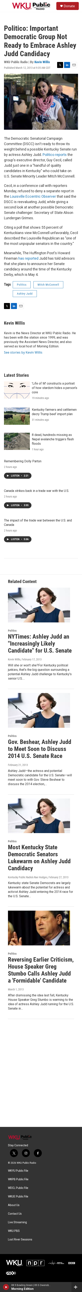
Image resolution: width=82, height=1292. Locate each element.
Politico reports (55, 155)
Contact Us (15, 1213)
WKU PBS (14, 1230)
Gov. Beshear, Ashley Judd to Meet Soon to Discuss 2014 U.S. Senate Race (39, 748)
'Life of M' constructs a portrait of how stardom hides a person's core (54, 388)
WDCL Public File (18, 1187)
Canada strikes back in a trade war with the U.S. (36, 491)
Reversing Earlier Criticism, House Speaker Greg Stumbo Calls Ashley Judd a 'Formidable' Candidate (41, 970)
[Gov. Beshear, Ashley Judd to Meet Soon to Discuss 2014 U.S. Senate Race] (39, 710)
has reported (28, 258)
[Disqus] (41, 1073)
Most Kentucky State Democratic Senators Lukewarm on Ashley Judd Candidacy (39, 857)
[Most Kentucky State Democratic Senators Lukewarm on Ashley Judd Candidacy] (39, 816)
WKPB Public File (18, 1179)
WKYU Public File (18, 1170)
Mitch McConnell (48, 284)
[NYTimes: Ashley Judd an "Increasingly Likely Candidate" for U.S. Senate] (39, 605)
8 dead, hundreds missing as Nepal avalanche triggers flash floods (53, 439)
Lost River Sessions (20, 1239)
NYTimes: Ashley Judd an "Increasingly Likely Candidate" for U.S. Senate (40, 643)
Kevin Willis (42, 62)
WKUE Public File (18, 1196)
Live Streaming (17, 1222)
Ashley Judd (25, 293)
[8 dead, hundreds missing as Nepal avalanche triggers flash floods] (17, 441)
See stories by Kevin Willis (23, 352)
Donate (69, 6)
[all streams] (76, 1287)
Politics (21, 284)
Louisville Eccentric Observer (33, 196)
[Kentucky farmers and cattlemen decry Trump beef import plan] (17, 416)
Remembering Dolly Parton (22, 461)
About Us (14, 1205)
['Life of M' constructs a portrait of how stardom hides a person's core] (17, 390)
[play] (6, 1287)
